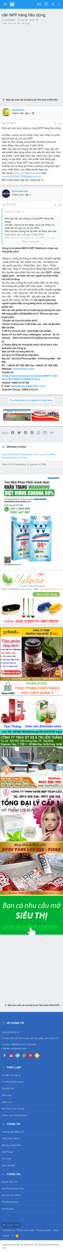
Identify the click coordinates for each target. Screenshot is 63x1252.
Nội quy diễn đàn (11, 1145)
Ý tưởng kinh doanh (13, 1081)
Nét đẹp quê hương (13, 1108)
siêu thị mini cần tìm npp (16, 23)
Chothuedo (8, 1208)
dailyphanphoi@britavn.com (28, 385)
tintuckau (38, 454)
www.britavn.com (23, 368)
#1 (60, 123)
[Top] (12, 1235)
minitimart (10, 19)
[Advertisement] (31, 60)
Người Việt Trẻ (10, 1181)
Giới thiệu (7, 1151)
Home (6, 1235)
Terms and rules (25, 1230)
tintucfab (50, 454)
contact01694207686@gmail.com (21, 176)
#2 (59, 204)
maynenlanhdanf (11, 454)
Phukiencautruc (10, 1201)
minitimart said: (13, 211)
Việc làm (7, 1095)
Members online (16, 446)
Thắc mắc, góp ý (11, 1138)
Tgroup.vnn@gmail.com (26, 172)
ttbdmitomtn (8, 457)
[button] (5, 4)
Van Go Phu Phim (11, 1195)
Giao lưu (6, 1101)
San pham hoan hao (13, 1188)
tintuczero (22, 457)
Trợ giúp (6, 1158)
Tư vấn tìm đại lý (11, 1075)
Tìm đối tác (8, 1088)
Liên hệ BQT (8, 1165)
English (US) (12, 1224)
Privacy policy (43, 1230)
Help (55, 1230)
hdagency (26, 454)
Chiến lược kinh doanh (14, 1115)
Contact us (9, 1230)
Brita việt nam (20, 191)
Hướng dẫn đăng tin (13, 1131)
